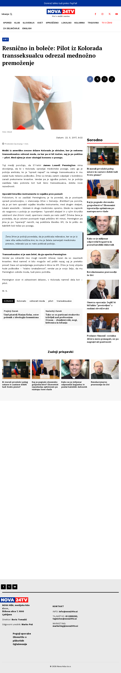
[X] (109, 14)
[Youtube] (116, 14)
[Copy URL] (112, 79)
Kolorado (21, 301)
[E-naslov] (104, 79)
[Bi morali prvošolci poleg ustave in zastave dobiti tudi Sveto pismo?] (103, 155)
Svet (5, 39)
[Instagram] (102, 14)
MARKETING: (59, 623)
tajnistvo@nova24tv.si (65, 619)
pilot (50, 301)
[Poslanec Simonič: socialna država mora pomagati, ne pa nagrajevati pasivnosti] (103, 322)
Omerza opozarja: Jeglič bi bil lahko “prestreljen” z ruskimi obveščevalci (101, 305)
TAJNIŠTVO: (59, 616)
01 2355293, (71, 616)
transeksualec (64, 301)
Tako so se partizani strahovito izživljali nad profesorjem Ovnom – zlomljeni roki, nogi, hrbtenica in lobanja (63, 318)
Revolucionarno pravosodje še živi (100, 383)
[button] (7, 14)
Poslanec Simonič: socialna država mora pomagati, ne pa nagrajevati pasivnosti (102, 338)
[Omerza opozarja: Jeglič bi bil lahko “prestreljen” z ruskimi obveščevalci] (103, 289)
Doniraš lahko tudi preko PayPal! (60, 3)
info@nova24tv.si (68, 611)
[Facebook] (95, 14)
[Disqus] (60, 443)
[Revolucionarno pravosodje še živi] (103, 259)
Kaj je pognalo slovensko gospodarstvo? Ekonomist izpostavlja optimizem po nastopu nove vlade (101, 207)
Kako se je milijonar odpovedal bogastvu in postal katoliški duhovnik (100, 241)
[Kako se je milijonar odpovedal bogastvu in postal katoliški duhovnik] (103, 225)
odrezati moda (37, 301)
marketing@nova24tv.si (65, 626)
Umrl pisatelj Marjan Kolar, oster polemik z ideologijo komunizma (21, 316)
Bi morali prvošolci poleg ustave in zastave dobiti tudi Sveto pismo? (102, 171)
